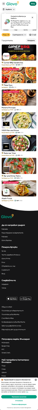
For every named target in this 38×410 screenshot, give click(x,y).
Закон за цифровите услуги (11, 326)
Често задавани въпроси (11, 255)
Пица (3, 366)
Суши (4, 369)
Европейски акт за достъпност (14, 329)
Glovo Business (7, 240)
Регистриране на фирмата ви (12, 233)
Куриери (5, 236)
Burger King (5, 346)
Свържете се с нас (8, 266)
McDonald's (5, 343)
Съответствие (8, 318)
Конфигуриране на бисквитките (13, 322)
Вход (3, 274)
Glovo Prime (6, 258)
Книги (4, 376)
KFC (3, 349)
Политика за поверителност (13, 311)
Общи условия (7, 307)
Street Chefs (6, 353)
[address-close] (32, 17)
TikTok (4, 288)
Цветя (4, 372)
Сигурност (6, 270)
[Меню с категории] (4, 4)
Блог (3, 262)
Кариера (5, 229)
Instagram (5, 284)
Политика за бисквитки (10, 314)
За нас (4, 251)
